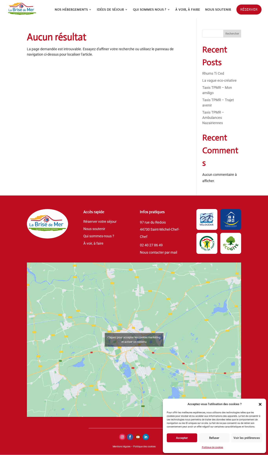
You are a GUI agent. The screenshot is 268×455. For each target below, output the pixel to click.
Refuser (214, 438)
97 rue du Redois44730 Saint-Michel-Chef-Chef (159, 229)
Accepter (182, 438)
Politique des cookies (144, 446)
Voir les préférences (246, 438)
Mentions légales (121, 446)
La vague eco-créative (219, 80)
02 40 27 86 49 (151, 245)
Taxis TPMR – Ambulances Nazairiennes (213, 117)
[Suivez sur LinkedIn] (146, 437)
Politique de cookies (212, 447)
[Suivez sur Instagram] (122, 437)
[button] (260, 404)
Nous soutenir (94, 229)
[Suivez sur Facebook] (130, 437)
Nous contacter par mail (158, 252)
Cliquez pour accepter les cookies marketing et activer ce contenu (134, 339)
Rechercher (232, 33)
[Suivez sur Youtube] (138, 437)
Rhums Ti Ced (213, 73)
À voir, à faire (93, 243)
